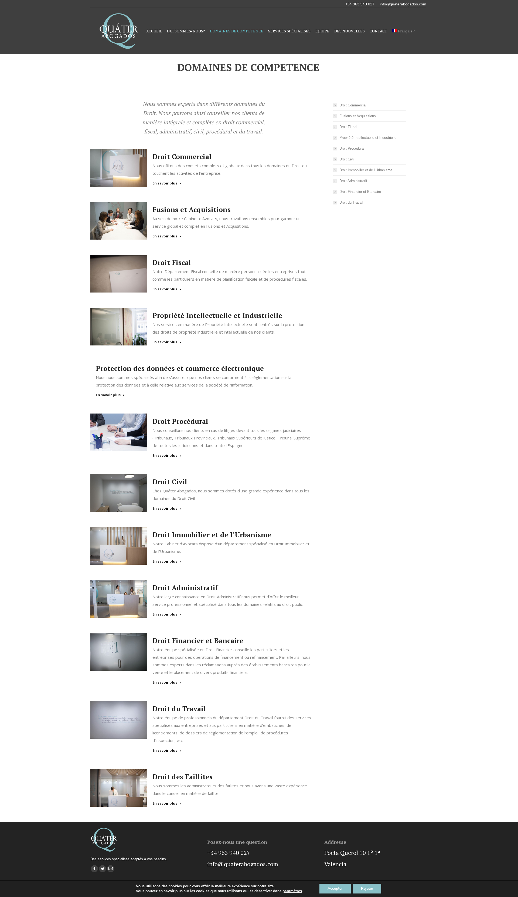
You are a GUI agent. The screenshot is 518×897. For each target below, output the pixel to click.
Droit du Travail (179, 708)
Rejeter (367, 888)
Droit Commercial (182, 156)
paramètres (292, 891)
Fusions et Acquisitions (191, 209)
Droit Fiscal (171, 262)
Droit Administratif (185, 587)
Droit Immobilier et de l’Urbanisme (211, 534)
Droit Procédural (180, 421)
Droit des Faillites (182, 776)
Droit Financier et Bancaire (197, 640)
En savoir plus (164, 183)
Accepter (335, 888)
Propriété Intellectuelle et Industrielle (217, 315)
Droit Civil (169, 481)
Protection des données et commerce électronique (180, 368)
